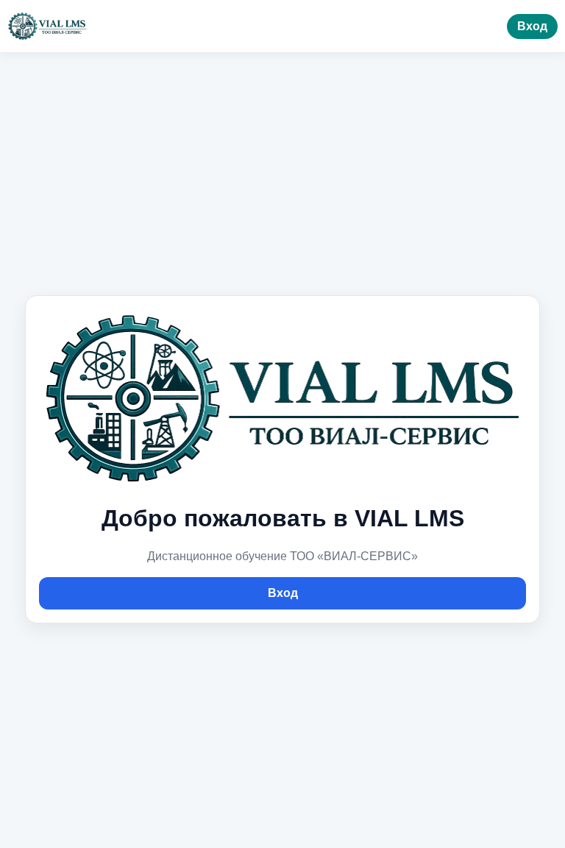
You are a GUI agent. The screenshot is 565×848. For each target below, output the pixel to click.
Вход (532, 26)
